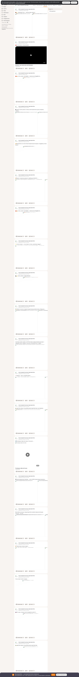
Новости (3, 25)
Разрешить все (66, 2)
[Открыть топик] (31, 12)
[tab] (34, 5)
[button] (19, 37)
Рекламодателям (5, 24)
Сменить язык (4, 22)
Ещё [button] (6, 25)
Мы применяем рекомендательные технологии (7, 28)
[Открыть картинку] (23, 25)
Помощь (9, 24)
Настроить (74, 2)
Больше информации (20, 3)
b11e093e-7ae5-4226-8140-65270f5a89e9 (24, 65)
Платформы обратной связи (21, 468)
